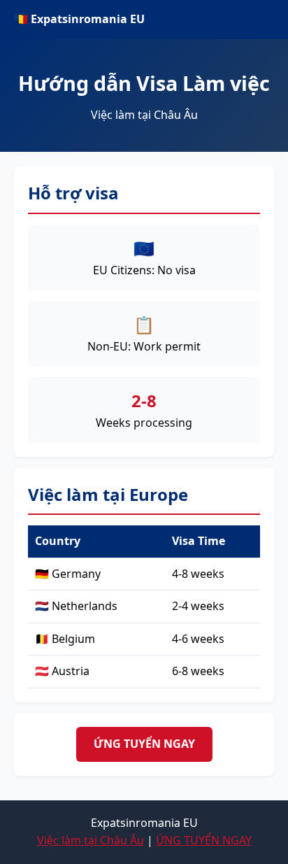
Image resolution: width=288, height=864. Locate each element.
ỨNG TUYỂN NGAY (144, 743)
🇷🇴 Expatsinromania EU (79, 19)
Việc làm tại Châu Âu (90, 840)
